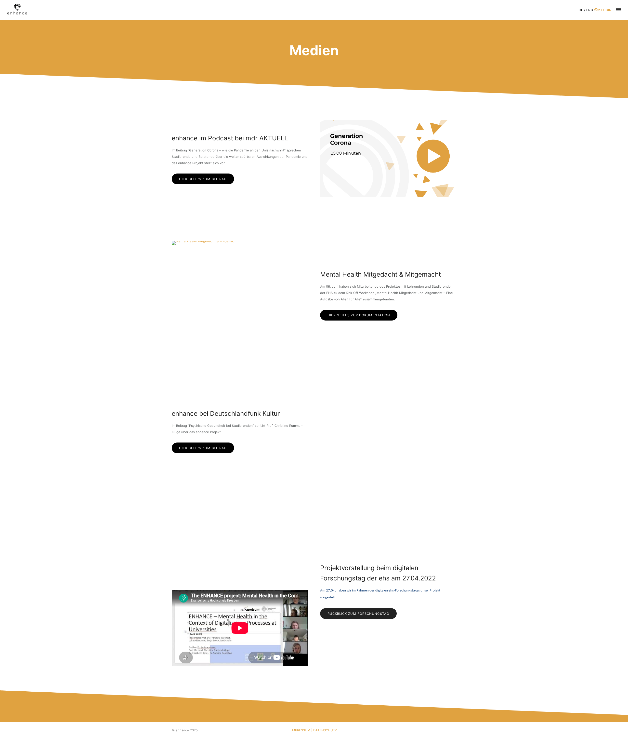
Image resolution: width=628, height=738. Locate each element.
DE (581, 10)
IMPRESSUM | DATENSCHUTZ (314, 730)
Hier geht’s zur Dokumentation (358, 315)
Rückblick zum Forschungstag (358, 614)
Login (606, 10)
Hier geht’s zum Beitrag (203, 179)
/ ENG (588, 10)
